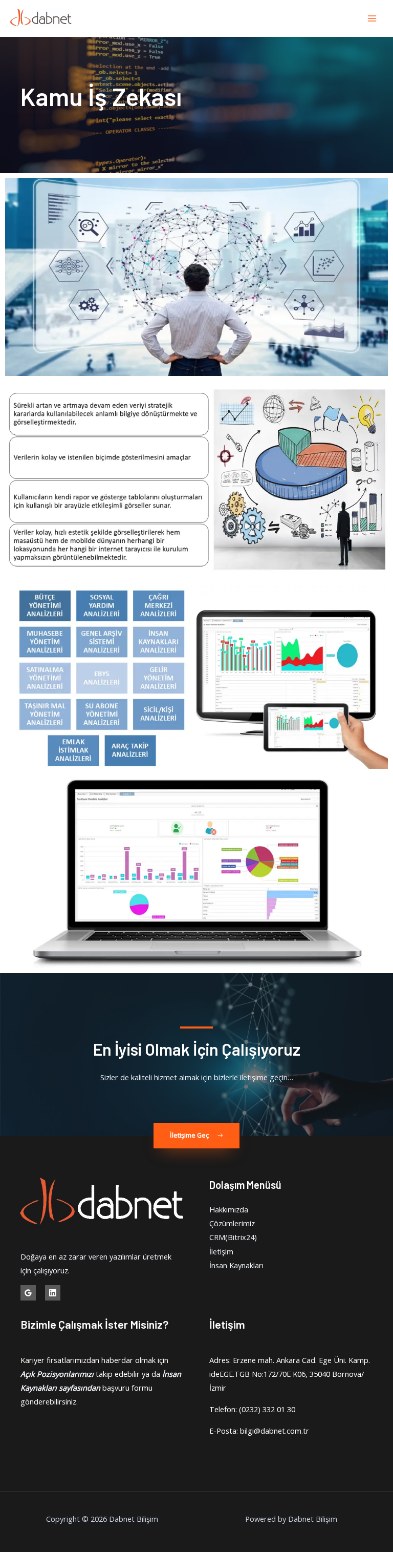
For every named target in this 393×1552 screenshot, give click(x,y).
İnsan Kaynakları (236, 1265)
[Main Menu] (372, 18)
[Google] (28, 1293)
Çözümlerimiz (232, 1223)
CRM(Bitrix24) (233, 1237)
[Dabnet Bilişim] (41, 18)
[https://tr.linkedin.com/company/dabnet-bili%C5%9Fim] (52, 1293)
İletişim (221, 1251)
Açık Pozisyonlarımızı (57, 1374)
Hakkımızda (228, 1209)
